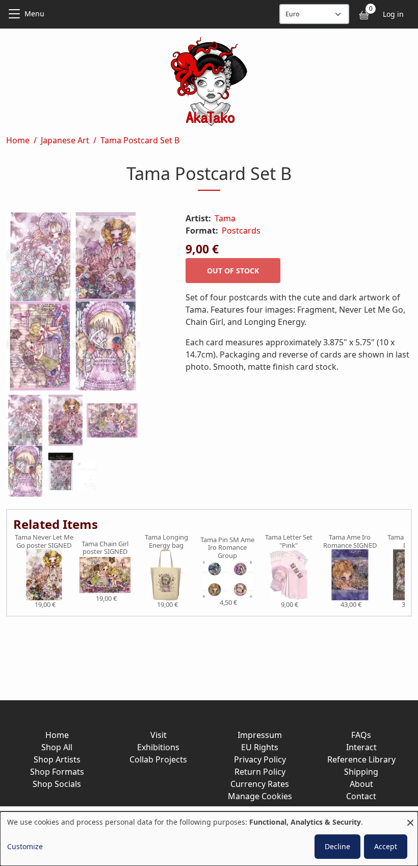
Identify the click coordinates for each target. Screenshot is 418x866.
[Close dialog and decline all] (410, 817)
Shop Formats (57, 771)
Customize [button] (25, 846)
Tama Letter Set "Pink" (288, 541)
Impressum (260, 735)
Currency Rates (259, 783)
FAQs (361, 735)
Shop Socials (57, 783)
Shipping (361, 771)
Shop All (56, 747)
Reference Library (361, 759)
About (361, 783)
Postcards (241, 230)
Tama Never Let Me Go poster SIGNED (44, 541)
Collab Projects (158, 759)
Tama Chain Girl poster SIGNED (105, 548)
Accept (385, 846)
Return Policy (259, 771)
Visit (158, 735)
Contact (361, 796)
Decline (337, 846)
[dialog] (209, 838)
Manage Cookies (260, 796)
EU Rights (259, 747)
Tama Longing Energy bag (166, 541)
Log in (393, 14)
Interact (361, 747)
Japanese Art (65, 140)
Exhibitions (158, 747)
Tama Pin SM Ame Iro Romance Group (227, 548)
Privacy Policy (260, 759)
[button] (83, 303)
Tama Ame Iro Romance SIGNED (350, 541)
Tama (225, 218)
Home (18, 140)
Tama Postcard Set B (139, 140)
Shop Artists (57, 759)
